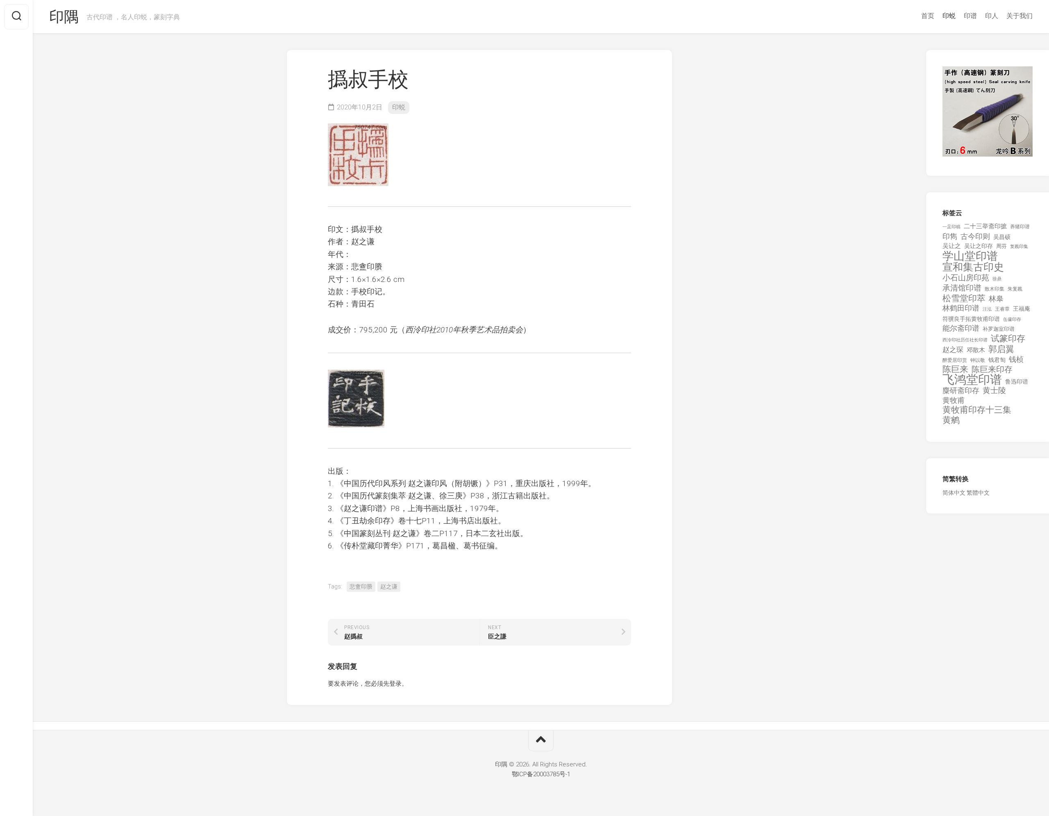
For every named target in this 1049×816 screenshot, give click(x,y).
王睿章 (1002, 309)
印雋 (949, 236)
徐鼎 (996, 279)
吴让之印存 (978, 246)
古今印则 (975, 236)
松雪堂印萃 (963, 298)
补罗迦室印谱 (999, 329)
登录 (395, 683)
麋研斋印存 (960, 390)
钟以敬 (977, 360)
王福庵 (1021, 308)
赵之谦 (388, 586)
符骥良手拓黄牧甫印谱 (971, 319)
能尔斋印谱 (960, 328)
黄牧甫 (953, 400)
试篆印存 (1008, 338)
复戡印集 (1019, 246)
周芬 (1001, 246)
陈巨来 (955, 369)
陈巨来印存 (992, 369)
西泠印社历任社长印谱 (965, 340)
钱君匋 (997, 360)
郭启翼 (1001, 349)
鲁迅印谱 (1016, 381)
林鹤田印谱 (960, 308)
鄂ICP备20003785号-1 (541, 774)
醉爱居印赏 (954, 360)
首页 (927, 16)
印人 (991, 16)
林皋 (996, 298)
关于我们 (1019, 16)
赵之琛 (952, 349)
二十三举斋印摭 (985, 226)
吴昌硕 (1001, 237)
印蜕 (949, 16)
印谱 (970, 16)
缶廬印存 (1012, 319)
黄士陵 (994, 390)
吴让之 (951, 246)
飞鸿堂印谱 (972, 379)
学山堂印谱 (970, 256)
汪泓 (987, 309)
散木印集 (994, 289)
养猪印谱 (1020, 227)
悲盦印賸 (361, 586)
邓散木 (976, 350)
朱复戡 (1015, 289)
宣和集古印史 (973, 267)
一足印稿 (951, 227)
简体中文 (953, 492)
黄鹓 (951, 420)
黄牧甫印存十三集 (976, 410)
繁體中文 (978, 492)
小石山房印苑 (965, 277)
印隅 (63, 16)
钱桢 (1016, 359)
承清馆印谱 (961, 288)
